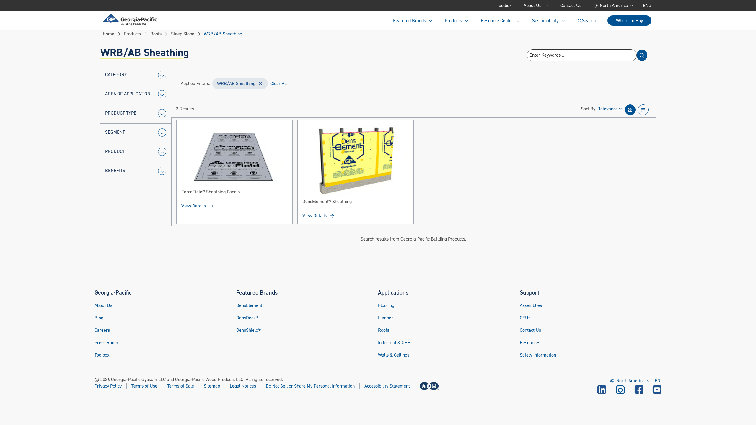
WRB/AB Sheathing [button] (236, 83)
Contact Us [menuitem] (570, 6)
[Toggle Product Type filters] (162, 113)
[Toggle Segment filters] (162, 132)
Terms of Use (144, 386)
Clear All (278, 83)
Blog (98, 318)
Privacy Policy (108, 386)
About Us (103, 305)
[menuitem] (130, 19)
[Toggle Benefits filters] (162, 171)
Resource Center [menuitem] (497, 21)
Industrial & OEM (394, 343)
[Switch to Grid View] (630, 109)
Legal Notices (243, 386)
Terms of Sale (180, 386)
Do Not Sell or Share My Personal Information (310, 386)
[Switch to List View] (643, 109)
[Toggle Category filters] (162, 75)
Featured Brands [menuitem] (409, 21)
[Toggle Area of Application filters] (162, 94)
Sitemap (212, 386)
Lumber (385, 318)
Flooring (386, 305)
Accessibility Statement (387, 386)
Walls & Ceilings (393, 355)
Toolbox (102, 355)
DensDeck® (247, 318)
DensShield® (248, 330)
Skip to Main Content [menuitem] (132, 6)
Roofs (383, 330)
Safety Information (538, 355)
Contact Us (530, 330)
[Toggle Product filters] (162, 152)
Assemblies (531, 305)
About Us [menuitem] (532, 6)
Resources (530, 343)
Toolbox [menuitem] (504, 6)
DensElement (249, 305)
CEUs (525, 318)
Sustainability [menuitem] (545, 21)
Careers (102, 330)
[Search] (642, 55)
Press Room (106, 343)
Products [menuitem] (453, 21)
